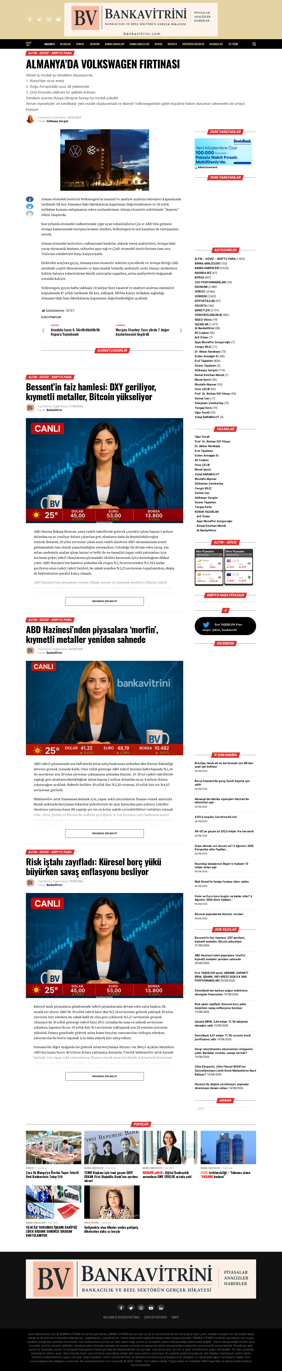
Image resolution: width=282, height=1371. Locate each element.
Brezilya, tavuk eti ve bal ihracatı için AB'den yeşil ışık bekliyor (224, 765)
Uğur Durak (202, 412)
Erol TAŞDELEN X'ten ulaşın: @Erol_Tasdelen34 (222, 627)
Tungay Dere (203, 408)
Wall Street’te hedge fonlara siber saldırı (223, 881)
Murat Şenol (203, 379)
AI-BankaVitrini (204, 328)
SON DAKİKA (227, 755)
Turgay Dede (203, 507)
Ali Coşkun (202, 333)
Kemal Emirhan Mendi (209, 375)
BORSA (158, 44)
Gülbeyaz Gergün (57, 121)
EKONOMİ (95, 44)
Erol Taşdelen (204, 361)
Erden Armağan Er (207, 356)
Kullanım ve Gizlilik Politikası (121, 1317)
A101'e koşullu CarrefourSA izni (216, 817)
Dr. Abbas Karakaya (207, 351)
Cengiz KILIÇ (203, 347)
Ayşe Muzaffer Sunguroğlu (212, 342)
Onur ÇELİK (202, 389)
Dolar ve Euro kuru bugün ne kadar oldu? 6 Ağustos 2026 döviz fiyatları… (223, 898)
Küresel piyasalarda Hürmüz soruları (219, 914)
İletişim (233, 44)
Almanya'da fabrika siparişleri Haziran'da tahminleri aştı (222, 801)
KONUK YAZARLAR (207, 512)
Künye (175, 1317)
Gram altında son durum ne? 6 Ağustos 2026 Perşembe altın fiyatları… (224, 847)
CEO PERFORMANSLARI (210, 282)
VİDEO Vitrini (203, 319)
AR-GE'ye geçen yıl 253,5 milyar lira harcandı (224, 831)
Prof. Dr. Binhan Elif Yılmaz (212, 393)
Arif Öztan (201, 337)
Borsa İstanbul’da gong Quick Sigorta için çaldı (222, 783)
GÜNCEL (80, 44)
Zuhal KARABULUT (207, 417)
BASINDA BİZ (216, 44)
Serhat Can (202, 398)
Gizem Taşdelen (205, 365)
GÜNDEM (201, 296)
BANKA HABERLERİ (114, 44)
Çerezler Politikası (155, 1317)
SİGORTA (172, 44)
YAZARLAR (65, 44)
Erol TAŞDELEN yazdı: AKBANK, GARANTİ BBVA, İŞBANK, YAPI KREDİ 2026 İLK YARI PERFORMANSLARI (221, 976)
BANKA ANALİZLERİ (139, 44)
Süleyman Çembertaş (209, 403)
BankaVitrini (54, 410)
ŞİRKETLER (202, 310)
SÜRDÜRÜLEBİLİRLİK (193, 44)
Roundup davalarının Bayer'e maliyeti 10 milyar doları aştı (221, 865)
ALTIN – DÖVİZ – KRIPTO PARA (215, 259)
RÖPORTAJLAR (205, 301)
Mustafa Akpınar (206, 384)
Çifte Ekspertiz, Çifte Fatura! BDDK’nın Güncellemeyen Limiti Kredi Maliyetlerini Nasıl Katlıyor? (225, 1070)
